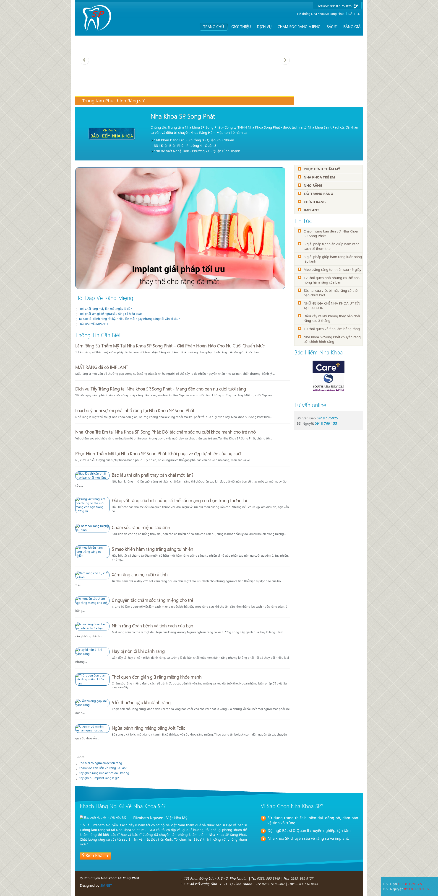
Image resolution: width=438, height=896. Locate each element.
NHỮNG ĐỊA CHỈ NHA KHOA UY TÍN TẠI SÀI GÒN (332, 305)
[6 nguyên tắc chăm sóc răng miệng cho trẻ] (92, 598)
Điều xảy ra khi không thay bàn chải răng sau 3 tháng (332, 318)
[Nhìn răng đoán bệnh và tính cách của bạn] (92, 624)
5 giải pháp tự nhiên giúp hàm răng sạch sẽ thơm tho (332, 246)
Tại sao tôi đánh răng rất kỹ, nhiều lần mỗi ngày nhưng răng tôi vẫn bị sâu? (129, 319)
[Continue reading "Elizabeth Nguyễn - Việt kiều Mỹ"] (103, 817)
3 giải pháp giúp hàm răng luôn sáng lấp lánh (333, 258)
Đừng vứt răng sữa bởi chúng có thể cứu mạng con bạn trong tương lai (179, 500)
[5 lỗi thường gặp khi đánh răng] (92, 701)
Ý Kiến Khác (93, 855)
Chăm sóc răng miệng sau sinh (141, 527)
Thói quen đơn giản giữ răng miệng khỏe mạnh (157, 676)
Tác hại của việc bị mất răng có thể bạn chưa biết (330, 292)
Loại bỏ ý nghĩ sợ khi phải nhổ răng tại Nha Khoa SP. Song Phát (134, 410)
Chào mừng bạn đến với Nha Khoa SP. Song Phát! (331, 233)
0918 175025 (327, 418)
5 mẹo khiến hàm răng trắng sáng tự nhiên (152, 548)
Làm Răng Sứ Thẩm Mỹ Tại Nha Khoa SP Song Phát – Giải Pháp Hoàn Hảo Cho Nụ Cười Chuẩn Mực (170, 345)
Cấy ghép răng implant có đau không (104, 773)
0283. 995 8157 (302, 878)
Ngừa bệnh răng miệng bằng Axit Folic (148, 727)
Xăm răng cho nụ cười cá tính (140, 574)
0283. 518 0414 (306, 883)
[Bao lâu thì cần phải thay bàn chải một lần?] (92, 473)
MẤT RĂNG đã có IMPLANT (101, 367)
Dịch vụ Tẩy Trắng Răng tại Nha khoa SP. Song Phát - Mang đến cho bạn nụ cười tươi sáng (160, 388)
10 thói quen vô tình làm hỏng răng (332, 328)
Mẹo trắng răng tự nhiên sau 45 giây (332, 269)
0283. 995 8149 (268, 878)
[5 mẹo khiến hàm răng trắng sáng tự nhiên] (92, 547)
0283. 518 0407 (273, 883)
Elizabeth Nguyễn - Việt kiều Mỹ (160, 817)
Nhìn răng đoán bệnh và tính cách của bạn (152, 625)
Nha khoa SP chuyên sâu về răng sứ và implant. (308, 838)
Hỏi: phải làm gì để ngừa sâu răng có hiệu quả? (110, 314)
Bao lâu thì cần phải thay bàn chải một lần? (152, 474)
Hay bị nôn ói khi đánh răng (138, 651)
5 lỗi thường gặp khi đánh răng (141, 702)
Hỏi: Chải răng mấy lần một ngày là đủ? (105, 309)
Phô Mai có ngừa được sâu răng (100, 763)
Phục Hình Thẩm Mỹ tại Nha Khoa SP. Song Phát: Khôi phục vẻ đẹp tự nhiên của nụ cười (158, 453)
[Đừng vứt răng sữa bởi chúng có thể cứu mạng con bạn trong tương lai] (92, 499)
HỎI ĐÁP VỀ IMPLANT (93, 324)
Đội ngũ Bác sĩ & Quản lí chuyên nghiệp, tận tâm (309, 830)
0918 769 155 (326, 423)
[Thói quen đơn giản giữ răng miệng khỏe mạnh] (92, 675)
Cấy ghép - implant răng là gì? (99, 778)
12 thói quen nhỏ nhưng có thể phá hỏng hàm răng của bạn (332, 279)
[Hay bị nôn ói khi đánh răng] (92, 649)
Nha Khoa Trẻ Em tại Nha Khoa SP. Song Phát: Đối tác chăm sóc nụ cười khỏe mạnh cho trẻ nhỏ (165, 431)
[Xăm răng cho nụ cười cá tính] (92, 573)
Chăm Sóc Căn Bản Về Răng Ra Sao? (103, 768)
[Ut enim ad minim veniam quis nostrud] (92, 726)
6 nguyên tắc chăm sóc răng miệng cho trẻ (152, 599)
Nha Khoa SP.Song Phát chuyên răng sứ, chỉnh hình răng (332, 339)
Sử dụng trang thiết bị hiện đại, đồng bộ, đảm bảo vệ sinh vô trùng (313, 820)
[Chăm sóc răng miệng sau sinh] (92, 526)
